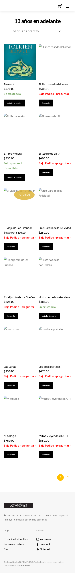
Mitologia (10, 435)
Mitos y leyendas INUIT (53, 435)
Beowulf (9, 84)
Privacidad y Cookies (15, 539)
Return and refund (14, 544)
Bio (6, 549)
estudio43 (25, 565)
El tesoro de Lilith (49, 153)
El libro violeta (13, 153)
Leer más (46, 103)
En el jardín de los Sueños (19, 297)
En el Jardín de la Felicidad (55, 227)
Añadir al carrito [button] (14, 103)
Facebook (44, 544)
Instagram (45, 539)
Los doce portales (49, 366)
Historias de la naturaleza (54, 297)
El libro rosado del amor (53, 84)
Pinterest (44, 549)
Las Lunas (10, 366)
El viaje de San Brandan (18, 227)
